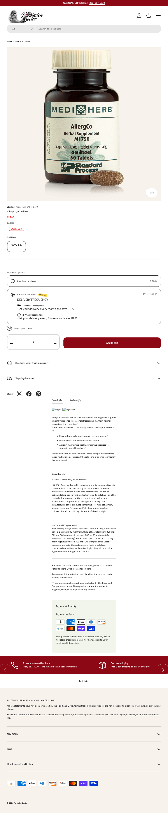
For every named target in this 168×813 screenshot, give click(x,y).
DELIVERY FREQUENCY (32, 299)
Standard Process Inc (15, 207)
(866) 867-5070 (97, 3)
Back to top (84, 681)
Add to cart (112, 343)
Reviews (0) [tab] (75, 400)
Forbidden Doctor (21, 803)
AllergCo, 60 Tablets (22, 42)
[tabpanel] (84, 500)
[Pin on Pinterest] (38, 394)
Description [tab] (57, 400)
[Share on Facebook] (29, 394)
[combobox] (84, 29)
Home (9, 42)
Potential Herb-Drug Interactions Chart (71, 568)
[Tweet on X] (19, 394)
